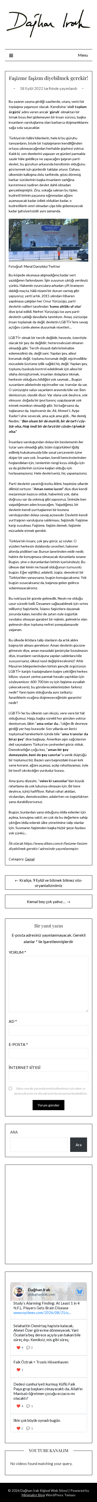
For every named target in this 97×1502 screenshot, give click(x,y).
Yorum (17, 952)
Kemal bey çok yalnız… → (48, 901)
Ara (14, 1132)
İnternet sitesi (24, 1067)
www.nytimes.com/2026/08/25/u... (42, 1312)
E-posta (18, 1044)
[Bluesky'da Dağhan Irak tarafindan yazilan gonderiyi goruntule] (48, 1367)
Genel (30, 859)
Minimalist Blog (33, 1495)
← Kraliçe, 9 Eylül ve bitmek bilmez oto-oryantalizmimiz (49, 883)
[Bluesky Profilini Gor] (80, 1292)
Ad (13, 1021)
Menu (83, 55)
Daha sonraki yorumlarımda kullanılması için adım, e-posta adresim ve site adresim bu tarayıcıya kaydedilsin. (51, 1091)
